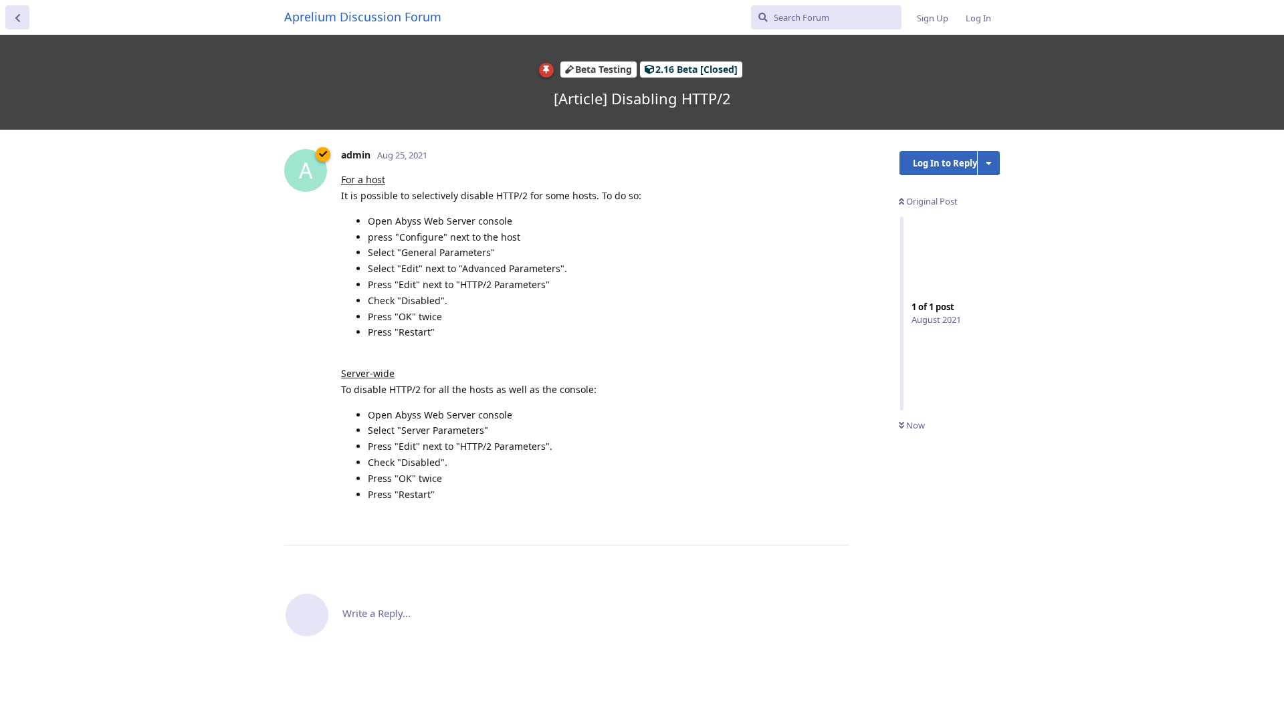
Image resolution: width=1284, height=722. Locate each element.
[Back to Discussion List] (17, 17)
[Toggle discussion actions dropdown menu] (989, 163)
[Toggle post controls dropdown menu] (837, 520)
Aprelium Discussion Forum (362, 17)
